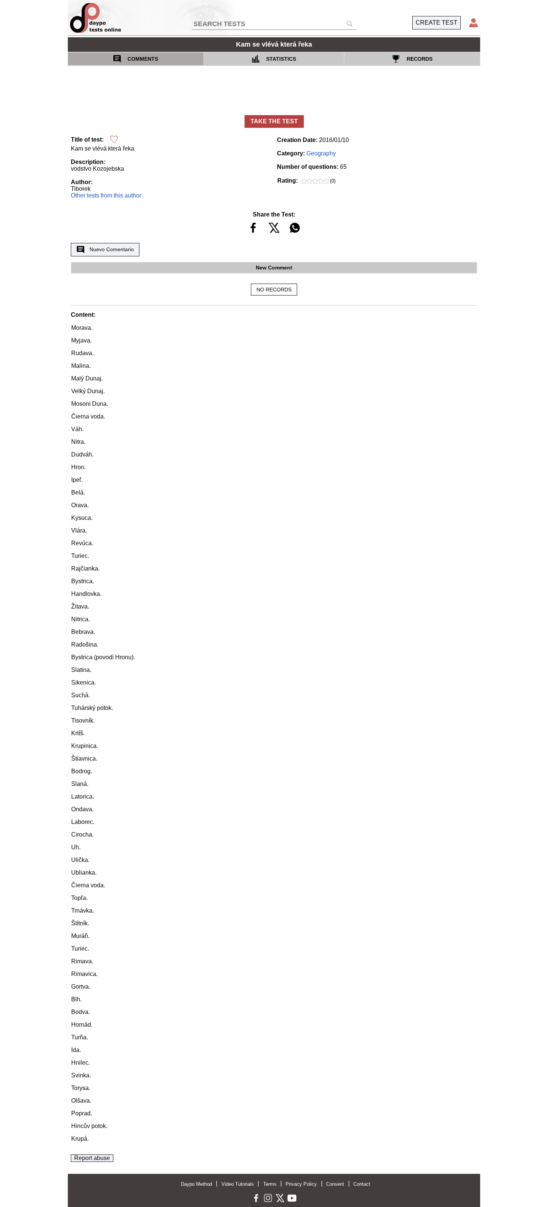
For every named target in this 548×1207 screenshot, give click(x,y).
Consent (335, 1184)
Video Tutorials (237, 1184)
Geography (321, 153)
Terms (270, 1184)
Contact (361, 1184)
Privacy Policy (301, 1184)
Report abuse (92, 1158)
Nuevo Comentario (111, 249)
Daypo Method (196, 1184)
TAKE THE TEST (274, 121)
